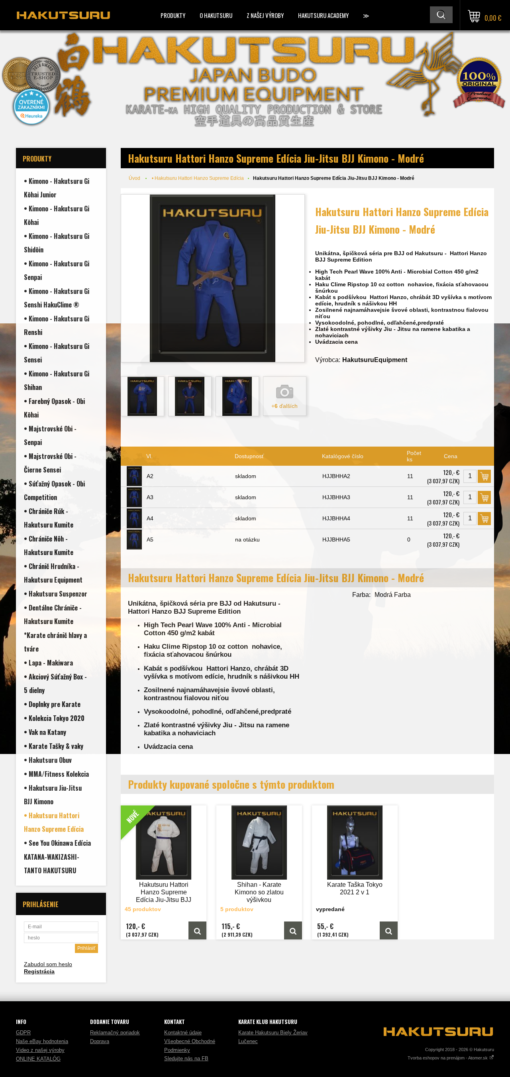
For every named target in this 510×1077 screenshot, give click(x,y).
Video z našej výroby (40, 1050)
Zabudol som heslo (48, 964)
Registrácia (39, 971)
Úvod (134, 178)
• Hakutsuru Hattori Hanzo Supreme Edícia (198, 178)
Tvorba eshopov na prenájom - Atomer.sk (448, 1057)
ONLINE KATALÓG (38, 1059)
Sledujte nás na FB (186, 1058)
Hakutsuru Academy (323, 15)
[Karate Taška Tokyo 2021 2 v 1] (355, 842)
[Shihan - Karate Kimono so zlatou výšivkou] (259, 842)
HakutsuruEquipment (374, 359)
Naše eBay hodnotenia (42, 1041)
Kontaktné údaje (183, 1033)
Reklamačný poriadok (115, 1033)
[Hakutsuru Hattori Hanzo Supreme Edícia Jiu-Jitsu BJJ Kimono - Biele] (197, 930)
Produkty (173, 15)
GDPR (23, 1033)
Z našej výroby (265, 15)
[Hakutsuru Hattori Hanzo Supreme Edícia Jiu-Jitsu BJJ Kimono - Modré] (213, 278)
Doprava (99, 1041)
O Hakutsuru (216, 15)
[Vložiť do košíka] (484, 476)
